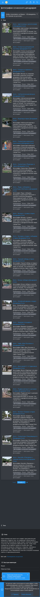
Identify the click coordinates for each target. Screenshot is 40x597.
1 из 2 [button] (14, 482)
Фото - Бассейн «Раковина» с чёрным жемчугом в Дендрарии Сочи (24, 459)
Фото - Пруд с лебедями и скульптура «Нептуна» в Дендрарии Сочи (25, 189)
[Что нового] (33, 2)
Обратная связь (5, 569)
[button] (3, 2)
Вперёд (20, 482)
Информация (17, 37)
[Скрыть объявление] (37, 14)
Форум (3, 566)
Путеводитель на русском (15, 556)
